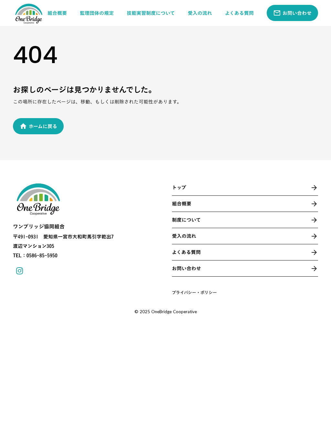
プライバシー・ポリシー (194, 292)
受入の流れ (200, 13)
